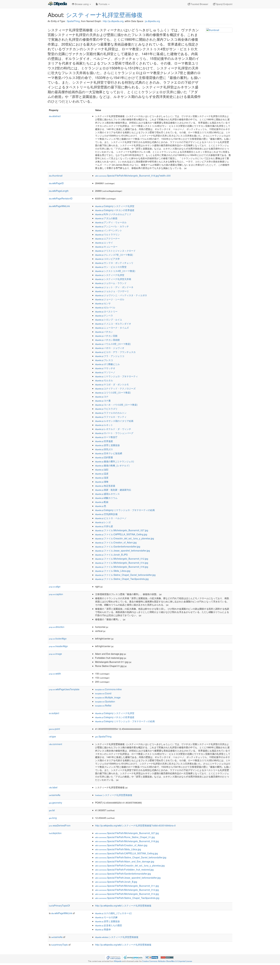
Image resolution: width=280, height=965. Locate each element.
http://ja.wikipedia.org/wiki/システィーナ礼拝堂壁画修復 (123, 905)
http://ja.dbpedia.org (113, 21)
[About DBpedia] (57, 4)
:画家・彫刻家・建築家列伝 (113, 489)
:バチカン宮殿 (106, 335)
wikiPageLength (59, 190)
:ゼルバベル (105, 307)
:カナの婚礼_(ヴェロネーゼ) (113, 913)
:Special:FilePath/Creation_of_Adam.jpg (121, 845)
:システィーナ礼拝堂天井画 (113, 279)
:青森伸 (103, 929)
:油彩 (101, 469)
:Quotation (105, 701)
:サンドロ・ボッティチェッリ (114, 262)
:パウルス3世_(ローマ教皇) (113, 343)
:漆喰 (101, 481)
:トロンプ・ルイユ (108, 319)
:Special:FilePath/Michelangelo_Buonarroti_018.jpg (127, 841)
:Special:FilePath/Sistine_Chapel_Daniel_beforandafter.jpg (130, 857)
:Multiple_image (108, 697)
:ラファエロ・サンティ (111, 416)
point (54, 728)
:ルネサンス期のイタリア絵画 (114, 420)
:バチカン (104, 331)
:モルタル (104, 380)
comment (55, 744)
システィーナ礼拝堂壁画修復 (104, 14)
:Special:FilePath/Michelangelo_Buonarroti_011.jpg (127, 885)
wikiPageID (56, 183)
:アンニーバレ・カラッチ (112, 226)
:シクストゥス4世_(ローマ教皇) (115, 270)
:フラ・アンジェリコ (109, 356)
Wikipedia (118, 961)
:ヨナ (101, 396)
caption (56, 594)
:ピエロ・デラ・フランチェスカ (115, 352)
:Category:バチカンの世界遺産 (114, 210)
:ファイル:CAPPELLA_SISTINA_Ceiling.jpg (121, 534)
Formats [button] (103, 4)
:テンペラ (104, 315)
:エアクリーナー (107, 238)
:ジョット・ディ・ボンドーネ (114, 287)
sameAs (54, 795)
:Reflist (103, 705)
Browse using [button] (81, 4)
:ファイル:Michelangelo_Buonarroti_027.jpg (121, 530)
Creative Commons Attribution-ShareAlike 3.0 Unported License (167, 961)
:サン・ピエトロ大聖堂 (111, 266)
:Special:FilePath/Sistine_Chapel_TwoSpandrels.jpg (127, 898)
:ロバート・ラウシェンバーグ (114, 433)
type (52, 736)
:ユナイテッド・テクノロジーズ (115, 388)
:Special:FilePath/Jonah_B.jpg (116, 881)
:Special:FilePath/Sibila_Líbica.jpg (118, 849)
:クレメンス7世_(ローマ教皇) (114, 254)
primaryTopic (59, 944)
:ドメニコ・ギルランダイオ (113, 323)
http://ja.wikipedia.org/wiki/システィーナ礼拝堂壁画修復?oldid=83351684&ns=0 (135, 825)
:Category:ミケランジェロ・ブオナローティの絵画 (125, 510)
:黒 (100, 506)
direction (56, 626)
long (53, 817)
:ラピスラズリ (106, 408)
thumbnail (55, 175)
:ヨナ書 (103, 400)
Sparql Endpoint (223, 4)
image (55, 653)
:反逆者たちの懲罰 (108, 925)
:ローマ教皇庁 (106, 437)
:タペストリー (106, 311)
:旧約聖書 (104, 457)
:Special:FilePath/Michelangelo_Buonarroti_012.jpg (127, 889)
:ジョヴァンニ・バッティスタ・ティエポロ (121, 295)
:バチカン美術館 (107, 339)
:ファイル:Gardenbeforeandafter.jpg (117, 546)
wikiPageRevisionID (60, 198)
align (54, 586)
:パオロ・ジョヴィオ (109, 347)
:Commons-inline (108, 689)
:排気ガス (104, 449)
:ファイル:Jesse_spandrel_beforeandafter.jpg (122, 550)
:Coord (103, 693)
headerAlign (58, 646)
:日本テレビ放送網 (108, 453)
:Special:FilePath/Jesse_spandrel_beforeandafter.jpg (128, 877)
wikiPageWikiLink (59, 206)
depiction (55, 833)
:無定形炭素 (105, 485)
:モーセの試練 (106, 917)
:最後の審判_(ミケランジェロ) (114, 461)
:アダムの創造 (106, 218)
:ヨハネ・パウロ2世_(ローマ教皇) (116, 404)
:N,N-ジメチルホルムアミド (113, 214)
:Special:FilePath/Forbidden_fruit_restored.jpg (124, 869)
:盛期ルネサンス (107, 493)
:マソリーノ (105, 372)
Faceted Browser (199, 4)
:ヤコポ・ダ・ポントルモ (112, 384)
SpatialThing (73, 21)
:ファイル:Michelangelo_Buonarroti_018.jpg (121, 566)
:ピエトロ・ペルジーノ (111, 518)
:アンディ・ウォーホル (111, 222)
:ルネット (104, 424)
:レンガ (103, 522)
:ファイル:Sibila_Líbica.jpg (112, 570)
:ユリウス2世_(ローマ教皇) (113, 392)
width (55, 673)
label (53, 787)
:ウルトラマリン (107, 234)
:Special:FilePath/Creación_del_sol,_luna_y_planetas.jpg (130, 865)
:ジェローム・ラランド (111, 283)
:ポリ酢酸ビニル (107, 364)
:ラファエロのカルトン (111, 412)
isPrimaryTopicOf (59, 905)
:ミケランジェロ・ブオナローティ (116, 376)
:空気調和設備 (106, 514)
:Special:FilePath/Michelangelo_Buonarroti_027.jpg (127, 833)
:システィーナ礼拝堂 (109, 275)
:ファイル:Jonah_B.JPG (111, 554)
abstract (55, 116)
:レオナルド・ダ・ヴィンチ (113, 429)
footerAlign (58, 638)
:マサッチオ (105, 368)
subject (54, 713)
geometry (55, 802)
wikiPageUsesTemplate (64, 689)
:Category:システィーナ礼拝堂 (114, 206)
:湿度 (101, 477)
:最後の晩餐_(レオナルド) (112, 465)
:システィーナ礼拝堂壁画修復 (113, 795)
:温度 (101, 473)
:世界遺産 (104, 441)
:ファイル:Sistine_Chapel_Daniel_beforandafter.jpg (125, 574)
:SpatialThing (103, 736)
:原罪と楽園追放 (107, 445)
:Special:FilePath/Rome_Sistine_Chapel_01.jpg (125, 837)
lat (52, 810)
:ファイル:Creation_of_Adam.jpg (116, 542)
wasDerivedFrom (59, 825)
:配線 (101, 501)
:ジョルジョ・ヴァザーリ (112, 291)
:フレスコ (104, 360)
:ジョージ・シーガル (109, 299)
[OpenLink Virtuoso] (113, 957)
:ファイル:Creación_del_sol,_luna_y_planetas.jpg (124, 538)
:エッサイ (104, 242)
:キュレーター (106, 246)
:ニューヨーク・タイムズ (112, 327)
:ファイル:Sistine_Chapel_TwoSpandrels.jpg (122, 578)
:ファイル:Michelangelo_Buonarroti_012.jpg (121, 558)
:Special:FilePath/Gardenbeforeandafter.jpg (123, 873)
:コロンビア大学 (107, 258)
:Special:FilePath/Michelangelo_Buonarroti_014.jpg (127, 893)
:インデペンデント (108, 230)
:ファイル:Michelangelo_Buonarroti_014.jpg (121, 562)
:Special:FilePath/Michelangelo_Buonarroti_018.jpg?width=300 (133, 175)
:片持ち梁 (104, 526)
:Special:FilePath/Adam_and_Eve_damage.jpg (124, 861)
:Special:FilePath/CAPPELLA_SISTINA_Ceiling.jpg (126, 853)
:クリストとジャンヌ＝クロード (115, 250)
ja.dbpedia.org (152, 21)
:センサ (103, 303)
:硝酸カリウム (106, 497)
